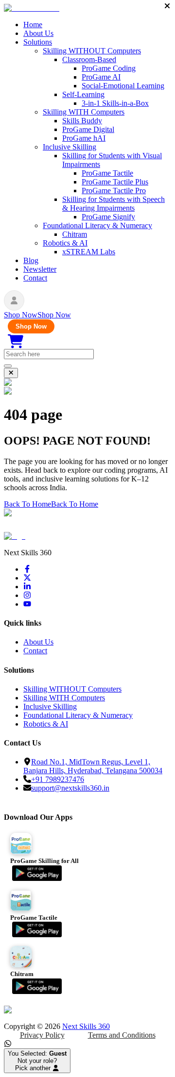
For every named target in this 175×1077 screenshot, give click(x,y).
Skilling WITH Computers (83, 112)
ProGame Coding (109, 68)
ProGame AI (101, 77)
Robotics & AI (65, 243)
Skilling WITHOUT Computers (92, 51)
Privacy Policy (42, 1035)
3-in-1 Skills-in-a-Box (115, 103)
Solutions (37, 42)
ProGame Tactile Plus (115, 182)
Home (32, 24)
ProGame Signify (108, 217)
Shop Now (31, 326)
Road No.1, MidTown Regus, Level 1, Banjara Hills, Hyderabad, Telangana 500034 (92, 766)
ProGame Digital (88, 129)
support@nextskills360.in (70, 788)
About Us (38, 33)
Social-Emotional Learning (123, 86)
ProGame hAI (83, 138)
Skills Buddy (82, 120)
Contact (35, 278)
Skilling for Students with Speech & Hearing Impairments (113, 203)
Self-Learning (83, 94)
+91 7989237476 (57, 779)
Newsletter (39, 269)
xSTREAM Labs (88, 252)
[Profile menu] (14, 300)
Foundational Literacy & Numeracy (97, 225)
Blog (30, 260)
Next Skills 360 (86, 1026)
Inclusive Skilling (69, 147)
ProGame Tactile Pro (114, 190)
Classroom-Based (89, 59)
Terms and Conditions (122, 1035)
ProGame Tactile (107, 173)
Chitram (74, 234)
